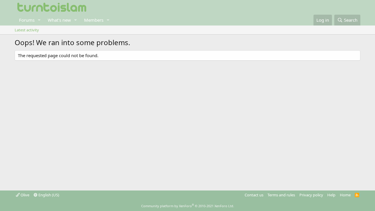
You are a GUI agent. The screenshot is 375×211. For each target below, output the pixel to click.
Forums (27, 20)
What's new (59, 20)
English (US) (48, 195)
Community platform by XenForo (187, 206)
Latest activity (27, 30)
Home (345, 195)
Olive (24, 195)
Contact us (254, 195)
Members (93, 20)
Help (331, 195)
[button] (39, 20)
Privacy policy (311, 195)
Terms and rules (281, 195)
